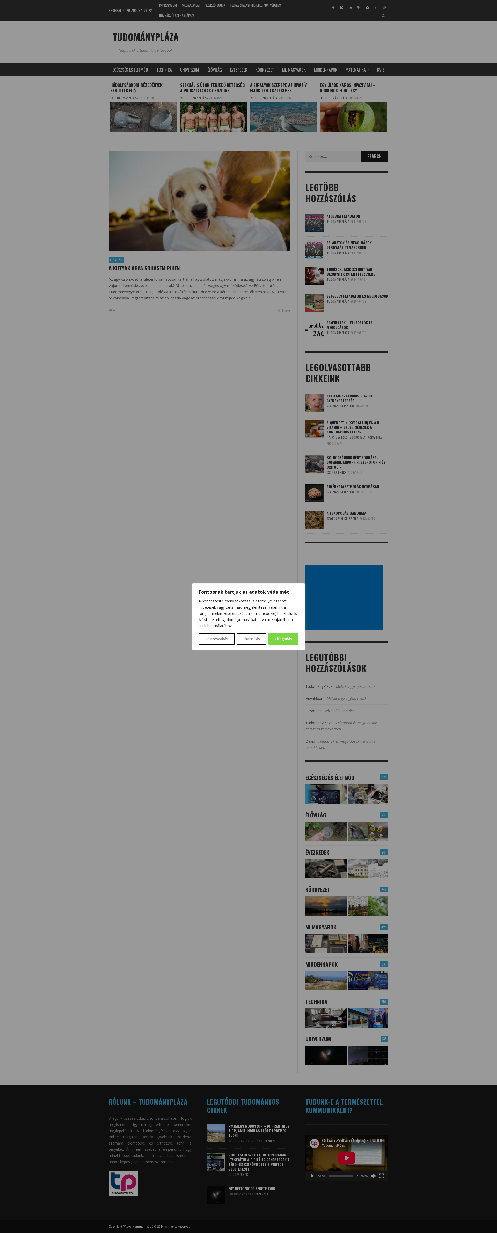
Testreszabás (216, 638)
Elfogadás (283, 638)
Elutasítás (251, 638)
